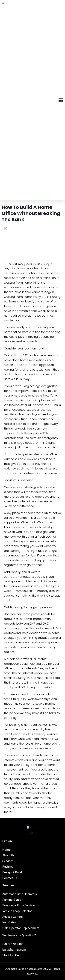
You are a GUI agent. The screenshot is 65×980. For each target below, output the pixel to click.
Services (8, 885)
